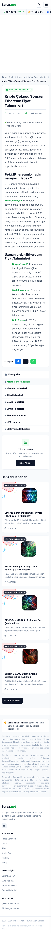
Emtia (4, 862)
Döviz (4, 843)
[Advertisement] (25, 43)
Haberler (21, 77)
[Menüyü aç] (46, 5)
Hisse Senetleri (9, 838)
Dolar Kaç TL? (8, 876)
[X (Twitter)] (25, 361)
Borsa (9, 4)
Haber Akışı (24, 463)
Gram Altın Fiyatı (9, 885)
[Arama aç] (39, 5)
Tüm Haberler (13, 700)
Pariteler (5, 858)
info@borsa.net (12, 908)
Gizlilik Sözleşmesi (10, 903)
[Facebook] (18, 361)
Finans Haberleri (9, 890)
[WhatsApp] (33, 361)
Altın (4, 848)
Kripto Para (7, 853)
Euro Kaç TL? (8, 880)
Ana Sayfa (9, 77)
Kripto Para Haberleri (37, 77)
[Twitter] (4, 825)
